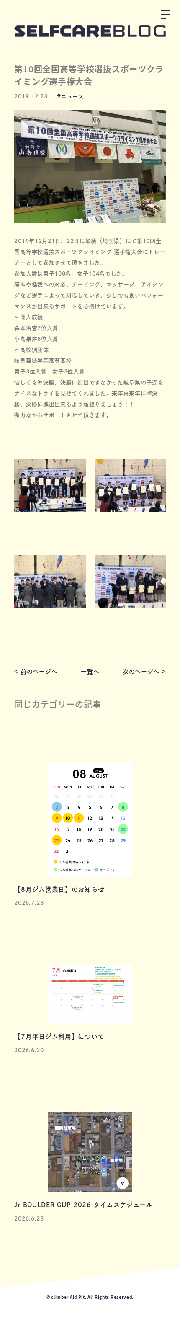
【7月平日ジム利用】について (59, 1036)
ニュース (72, 96)
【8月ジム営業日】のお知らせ (59, 889)
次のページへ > (144, 672)
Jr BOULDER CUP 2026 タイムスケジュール (83, 1205)
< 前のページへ (35, 672)
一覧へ (90, 672)
